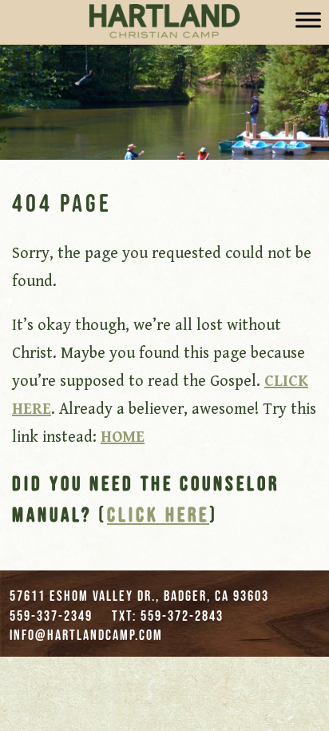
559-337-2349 (51, 616)
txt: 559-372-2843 (168, 616)
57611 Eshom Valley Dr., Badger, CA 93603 (139, 596)
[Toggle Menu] (308, 19)
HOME (123, 437)
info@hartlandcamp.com (86, 635)
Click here (158, 514)
